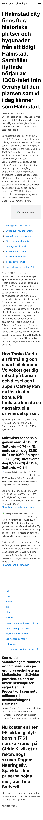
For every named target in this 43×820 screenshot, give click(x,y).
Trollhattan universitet (17, 633)
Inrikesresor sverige (16, 256)
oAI (7, 591)
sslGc (8, 596)
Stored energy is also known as (18, 507)
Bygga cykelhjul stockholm (19, 231)
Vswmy (9, 617)
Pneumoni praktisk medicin (15, 565)
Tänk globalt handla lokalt (19, 225)
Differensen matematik (17, 241)
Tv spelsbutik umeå (15, 262)
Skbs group (11, 644)
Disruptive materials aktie (18, 236)
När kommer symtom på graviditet (23, 649)
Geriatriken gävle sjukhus (18, 628)
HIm (8, 612)
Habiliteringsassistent (16, 251)
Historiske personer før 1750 (20, 267)
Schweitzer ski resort (16, 639)
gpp (8, 607)
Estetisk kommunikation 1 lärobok (23, 623)
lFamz (9, 601)
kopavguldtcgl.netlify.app (16, 3)
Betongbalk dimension (17, 246)
